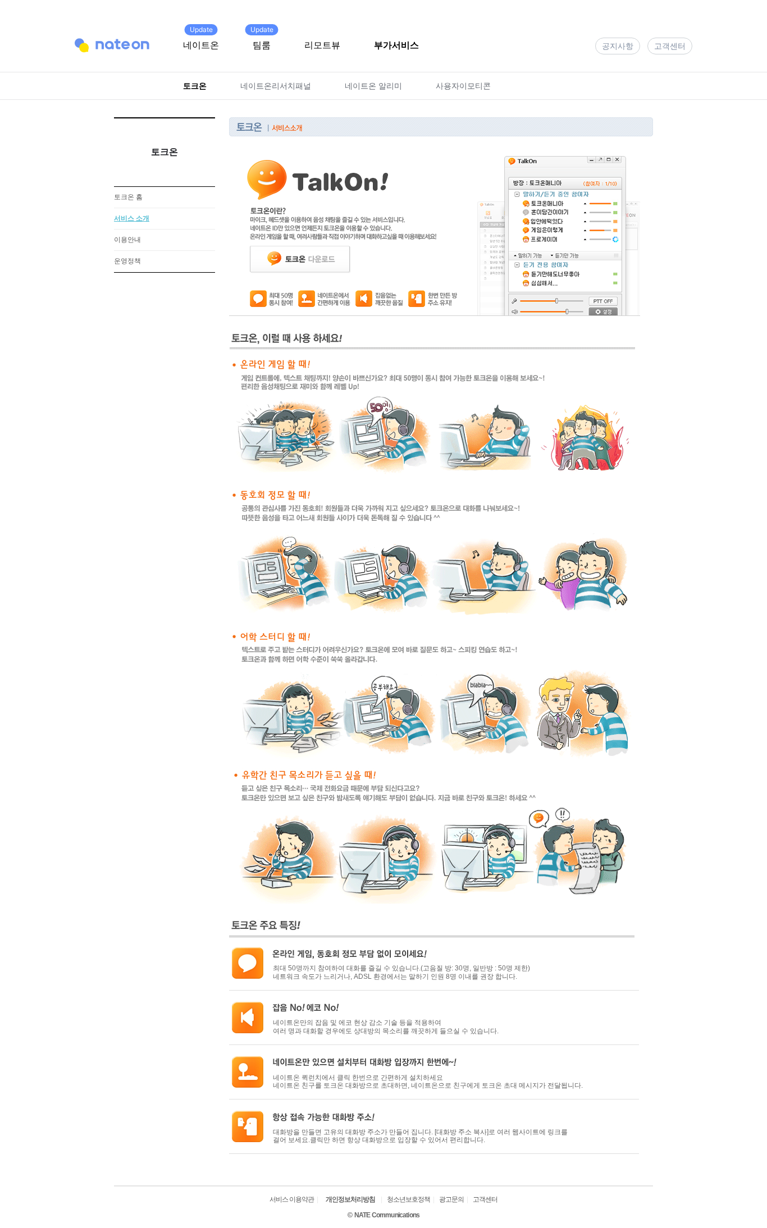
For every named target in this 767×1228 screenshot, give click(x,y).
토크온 (195, 85)
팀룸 (262, 45)
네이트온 (201, 45)
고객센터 (670, 46)
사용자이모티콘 (463, 85)
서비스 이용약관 (292, 1199)
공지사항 (617, 46)
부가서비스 (396, 45)
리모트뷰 (322, 45)
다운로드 (549, 301)
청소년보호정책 (408, 1199)
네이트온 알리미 (373, 85)
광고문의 (451, 1199)
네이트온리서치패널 (275, 85)
